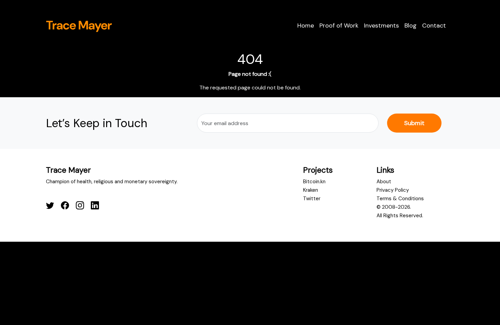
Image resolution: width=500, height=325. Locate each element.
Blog (410, 25)
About (384, 181)
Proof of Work (339, 25)
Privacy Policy (393, 190)
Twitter (311, 198)
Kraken (310, 190)
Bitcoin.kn (314, 181)
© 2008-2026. (394, 207)
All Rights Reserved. (400, 215)
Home (305, 25)
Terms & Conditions (400, 198)
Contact (434, 25)
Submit (414, 123)
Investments (381, 25)
